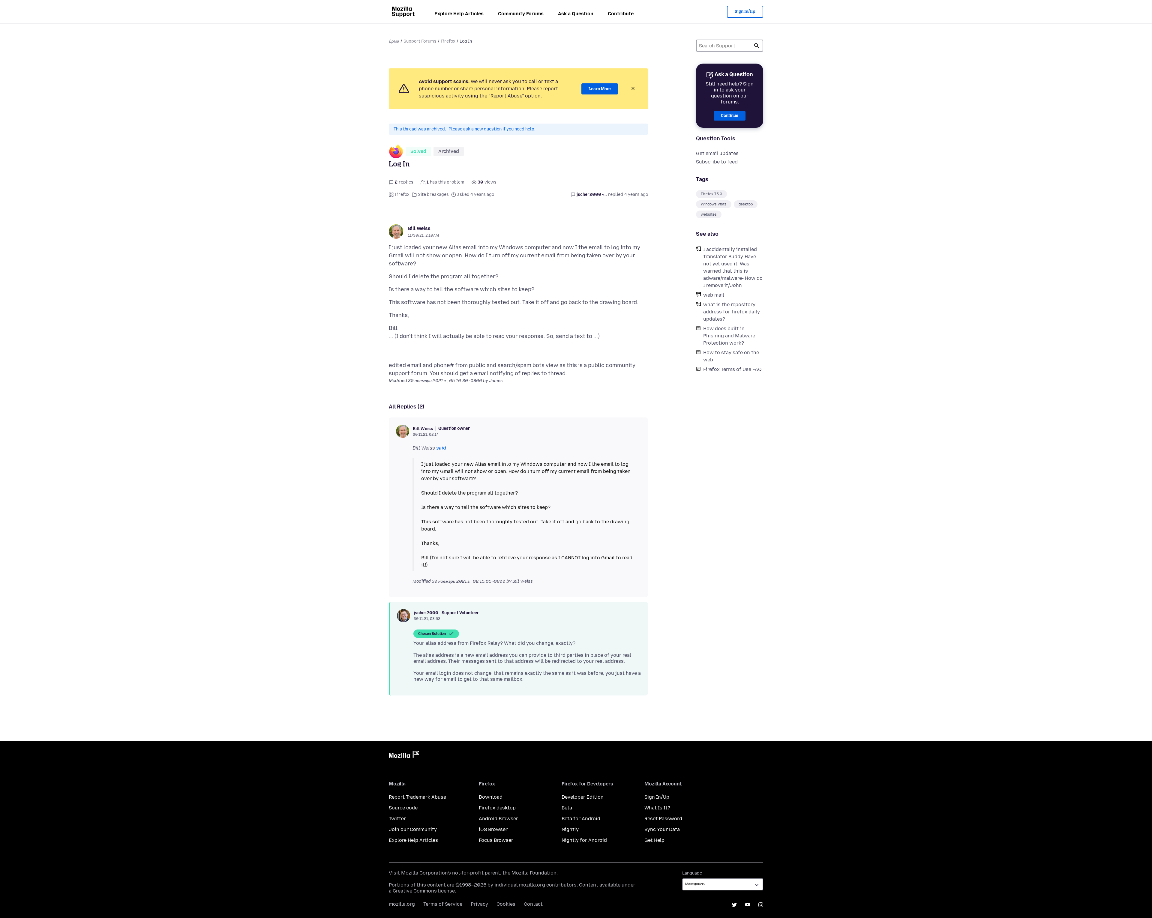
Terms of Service (442, 904)
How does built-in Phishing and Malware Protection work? (729, 336)
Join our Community (413, 829)
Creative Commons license (424, 891)
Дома (394, 41)
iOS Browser (493, 829)
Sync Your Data (662, 829)
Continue (729, 115)
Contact (533, 904)
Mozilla (404, 755)
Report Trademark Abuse (417, 797)
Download (490, 797)
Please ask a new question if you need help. (492, 129)
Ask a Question (575, 13)
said (441, 448)
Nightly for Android (584, 840)
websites (709, 214)
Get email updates (717, 153)
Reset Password (663, 818)
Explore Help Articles (459, 13)
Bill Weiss (419, 228)
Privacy (479, 904)
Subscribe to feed (717, 162)
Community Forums (521, 13)
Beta (567, 808)
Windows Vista (714, 204)
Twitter (397, 818)
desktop (746, 204)
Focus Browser (496, 840)
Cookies (505, 904)
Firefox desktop (497, 808)
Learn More (600, 88)
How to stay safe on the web (731, 356)
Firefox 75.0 (711, 194)
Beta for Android (581, 818)
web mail (713, 295)
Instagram (760, 904)
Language (692, 873)
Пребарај (756, 45)
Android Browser (498, 818)
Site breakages (433, 194)
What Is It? (657, 808)
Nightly (570, 829)
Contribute (621, 13)
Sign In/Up (745, 11)
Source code (403, 808)
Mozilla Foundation (534, 873)
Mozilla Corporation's (426, 873)
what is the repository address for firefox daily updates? (731, 312)
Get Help (654, 840)
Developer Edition (583, 797)
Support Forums (420, 41)
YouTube (747, 904)
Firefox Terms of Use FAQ (732, 369)
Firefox (448, 41)
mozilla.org (402, 904)
